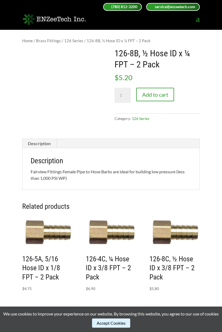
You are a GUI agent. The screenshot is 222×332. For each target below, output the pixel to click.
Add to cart (155, 94)
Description (39, 143)
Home (27, 40)
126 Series (73, 40)
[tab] (39, 143)
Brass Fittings (48, 40)
